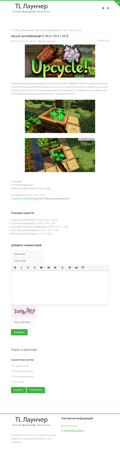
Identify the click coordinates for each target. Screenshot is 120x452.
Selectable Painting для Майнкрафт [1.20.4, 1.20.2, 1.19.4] (39, 227)
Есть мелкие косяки (24, 376)
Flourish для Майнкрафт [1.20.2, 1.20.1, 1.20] (33, 223)
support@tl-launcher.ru (74, 430)
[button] (15, 268)
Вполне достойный (23, 371)
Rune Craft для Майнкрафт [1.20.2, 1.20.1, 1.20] (34, 230)
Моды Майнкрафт (48, 41)
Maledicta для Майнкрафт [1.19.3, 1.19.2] (31, 233)
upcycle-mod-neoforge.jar (27, 198)
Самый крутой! (21, 366)
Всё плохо (19, 382)
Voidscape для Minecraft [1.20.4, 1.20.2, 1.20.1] (34, 220)
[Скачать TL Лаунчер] (31, 8)
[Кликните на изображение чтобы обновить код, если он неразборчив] (23, 317)
